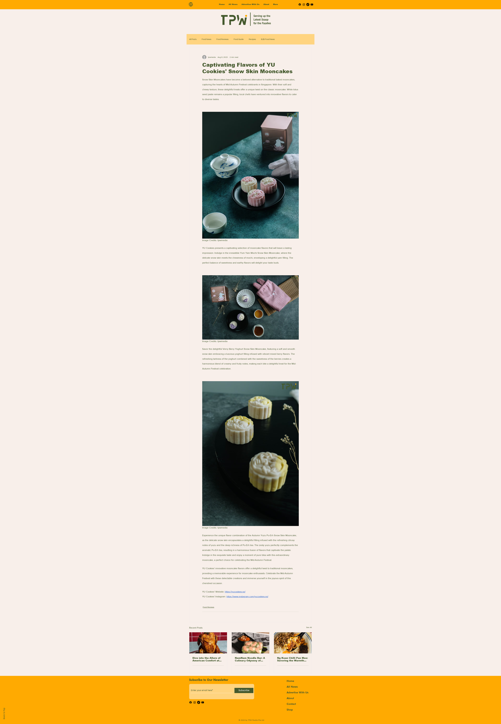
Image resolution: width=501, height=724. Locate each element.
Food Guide (239, 39)
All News (292, 686)
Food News (206, 39)
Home (290, 681)
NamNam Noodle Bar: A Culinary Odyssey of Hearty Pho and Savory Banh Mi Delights (250, 659)
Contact (291, 703)
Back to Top (4, 713)
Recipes (252, 39)
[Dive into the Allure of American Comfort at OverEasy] (208, 642)
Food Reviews (222, 39)
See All (309, 627)
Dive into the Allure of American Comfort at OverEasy (206, 659)
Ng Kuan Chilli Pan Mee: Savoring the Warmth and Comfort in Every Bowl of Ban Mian (292, 659)
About (290, 698)
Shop (290, 709)
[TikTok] (307, 4)
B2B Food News (268, 39)
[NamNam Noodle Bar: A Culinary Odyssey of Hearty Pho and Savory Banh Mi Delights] (250, 642)
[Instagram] (303, 4)
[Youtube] (311, 4)
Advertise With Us (297, 692)
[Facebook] (299, 4)
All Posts (192, 39)
